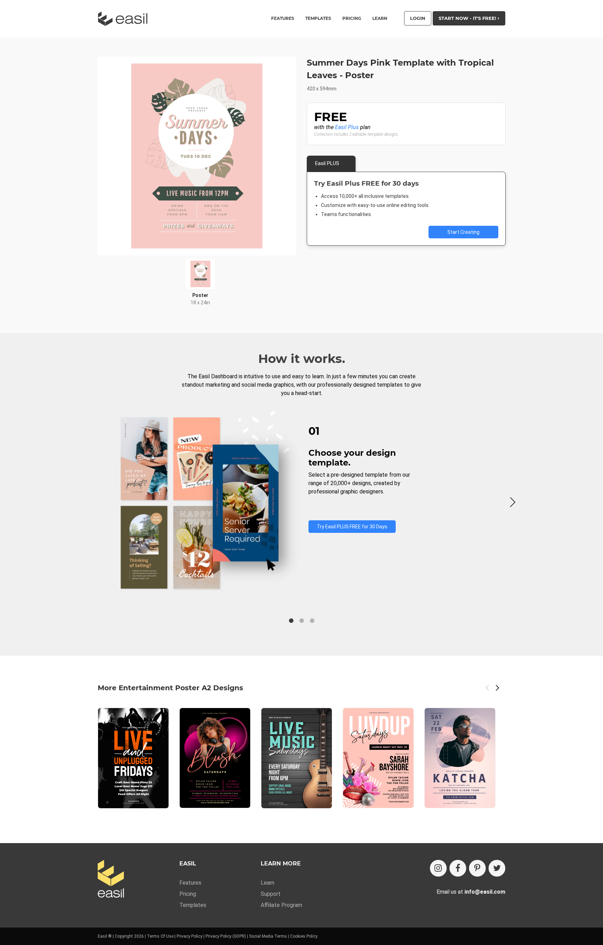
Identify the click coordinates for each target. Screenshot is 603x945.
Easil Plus (347, 127)
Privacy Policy (189, 936)
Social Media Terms (268, 936)
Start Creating (463, 232)
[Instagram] (438, 868)
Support (271, 894)
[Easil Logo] (125, 18)
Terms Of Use (160, 936)
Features (190, 882)
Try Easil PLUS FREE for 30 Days (352, 526)
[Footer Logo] (111, 879)
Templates (192, 905)
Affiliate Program (281, 905)
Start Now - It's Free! (468, 18)
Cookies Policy (304, 936)
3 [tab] (311, 620)
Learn (379, 18)
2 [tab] (301, 620)
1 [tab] (291, 620)
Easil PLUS (327, 163)
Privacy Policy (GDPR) (226, 936)
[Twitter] (497, 868)
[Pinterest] (477, 868)
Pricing (351, 18)
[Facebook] (457, 868)
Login (417, 18)
